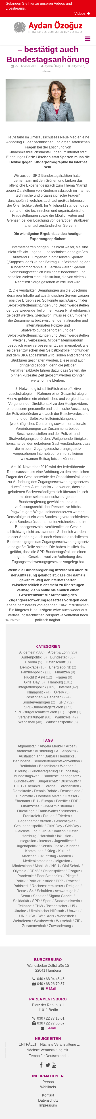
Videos (80, 13)
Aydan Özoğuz (54, 66)
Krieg (51, 851)
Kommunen (34, 851)
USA (31, 916)
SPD (62, 702)
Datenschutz (56, 662)
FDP (74, 801)
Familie (62, 801)
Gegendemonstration (34, 821)
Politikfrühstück (41, 881)
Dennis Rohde (45, 791)
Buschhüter (70, 781)
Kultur (63, 851)
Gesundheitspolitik (29, 826)
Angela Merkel (51, 746)
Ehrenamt (22, 801)
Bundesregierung (44, 771)
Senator (39, 896)
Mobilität (41, 866)
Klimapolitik (36, 692)
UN (22, 916)
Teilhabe (25, 906)
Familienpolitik (32, 672)
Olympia (19, 871)
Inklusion (64, 836)
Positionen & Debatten (43, 697)
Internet (46, 71)
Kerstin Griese (52, 846)
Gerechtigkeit (64, 821)
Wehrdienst (22, 921)
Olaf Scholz (71, 866)
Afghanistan (27, 746)
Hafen (73, 831)
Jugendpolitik (27, 846)
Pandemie (25, 876)
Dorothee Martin (49, 796)
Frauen (61, 677)
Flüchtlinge (26, 811)
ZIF (77, 921)
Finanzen (62, 672)
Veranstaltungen (31, 717)
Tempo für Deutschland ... (49, 1056)
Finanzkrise (30, 806)
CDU (18, 786)
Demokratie (29, 667)
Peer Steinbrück (49, 876)
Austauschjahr (30, 756)
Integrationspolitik (32, 687)
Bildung (21, 771)
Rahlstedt (21, 886)
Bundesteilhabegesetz (61, 776)
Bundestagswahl (27, 776)
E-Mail (51, 989)
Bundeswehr (24, 781)
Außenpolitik (31, 657)
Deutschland (70, 791)
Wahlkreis (63, 717)
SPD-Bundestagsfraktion (43, 707)
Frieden (64, 816)
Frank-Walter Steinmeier (57, 811)
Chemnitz (32, 786)
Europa (47, 801)
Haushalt (47, 836)
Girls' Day (32, 682)
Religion (72, 886)
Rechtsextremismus (47, 886)
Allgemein (77, 66)
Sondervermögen (36, 702)
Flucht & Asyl (34, 677)
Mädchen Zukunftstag (39, 856)
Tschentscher (56, 906)
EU (35, 801)
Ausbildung (44, 751)
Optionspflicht (54, 871)
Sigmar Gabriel (61, 896)
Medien (65, 856)
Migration (62, 861)
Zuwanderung (60, 926)
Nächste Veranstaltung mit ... (49, 1050)
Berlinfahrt (28, 766)
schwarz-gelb (65, 891)
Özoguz (74, 871)
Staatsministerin (67, 901)
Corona (31, 662)
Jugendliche (64, 841)
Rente (21, 891)
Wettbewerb (43, 921)
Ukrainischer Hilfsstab (46, 911)
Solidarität (21, 901)
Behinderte (21, 761)
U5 (72, 906)
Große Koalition (53, 831)
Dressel (71, 796)
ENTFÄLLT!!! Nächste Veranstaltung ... (49, 1044)
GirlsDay (72, 826)
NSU (55, 866)
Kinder (71, 846)
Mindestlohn (22, 866)
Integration (27, 841)
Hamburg (55, 682)
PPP (59, 881)
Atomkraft (24, 751)
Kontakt (48, 1095)
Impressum (48, 1105)
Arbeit (70, 746)
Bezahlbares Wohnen (56, 766)
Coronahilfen (68, 786)
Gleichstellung (26, 831)
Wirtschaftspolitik (59, 722)
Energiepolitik (60, 667)
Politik (20, 881)
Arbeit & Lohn (59, 652)
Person (48, 1082)
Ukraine (20, 911)
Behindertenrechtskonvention (56, 761)
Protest (71, 881)
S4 (31, 891)
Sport (72, 712)
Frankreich (31, 816)
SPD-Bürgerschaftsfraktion (36, 712)
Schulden (44, 891)
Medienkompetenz (37, 861)
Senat (25, 896)
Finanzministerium (57, 806)
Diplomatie (24, 796)
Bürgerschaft (48, 781)
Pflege (70, 876)
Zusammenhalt (34, 926)
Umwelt (73, 911)
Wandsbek (26, 722)
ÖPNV (59, 692)
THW (39, 906)
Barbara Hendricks (59, 756)
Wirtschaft (64, 921)
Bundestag (58, 657)
